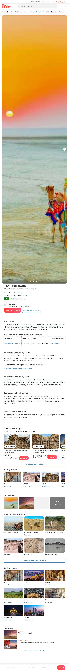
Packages (18, 12)
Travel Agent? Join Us (48, 2)
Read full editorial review (18, 299)
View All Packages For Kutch (34, 464)
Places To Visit (7, 12)
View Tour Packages (12, 310)
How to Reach (36, 12)
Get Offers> (24, 458)
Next (64, 149)
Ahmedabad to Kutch (12, 343)
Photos (61, 12)
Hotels (26, 12)
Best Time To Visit (49, 12)
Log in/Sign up (60, 2)
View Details (55, 343)
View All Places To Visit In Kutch (34, 560)
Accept (61, 668)
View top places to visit (31, 310)
